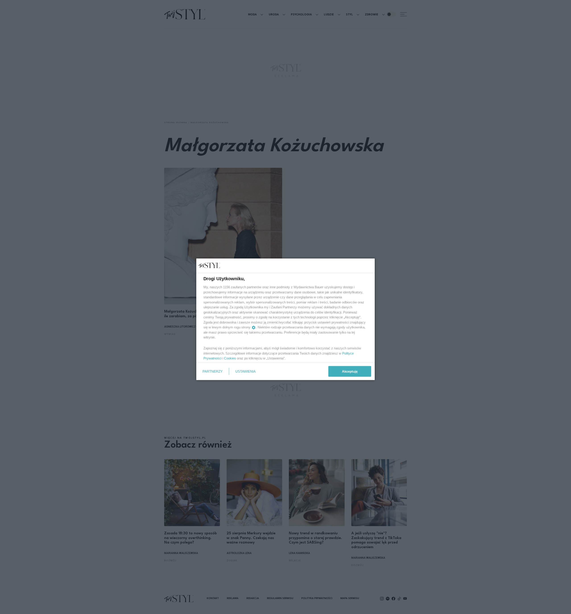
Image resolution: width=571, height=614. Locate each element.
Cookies (230, 358)
